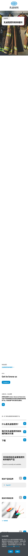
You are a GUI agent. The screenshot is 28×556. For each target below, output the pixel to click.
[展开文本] (3, 404)
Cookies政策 (10, 546)
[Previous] (20, 478)
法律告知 (17, 546)
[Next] (24, 478)
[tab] (14, 423)
